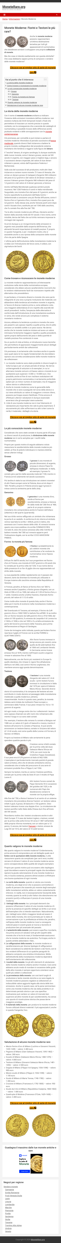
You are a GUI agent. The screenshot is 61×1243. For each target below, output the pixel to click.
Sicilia (7, 1219)
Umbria (8, 1228)
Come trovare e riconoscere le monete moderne (26, 86)
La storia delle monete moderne (20, 83)
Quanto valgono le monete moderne (22, 102)
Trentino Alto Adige (13, 1225)
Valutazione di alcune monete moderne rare (25, 105)
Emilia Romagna (12, 1193)
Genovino (15, 94)
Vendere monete (11, 1187)
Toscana (8, 1222)
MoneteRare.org (13, 7)
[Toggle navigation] (4, 15)
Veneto (8, 1231)
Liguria (8, 1201)
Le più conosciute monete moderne (22, 88)
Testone (15, 100)
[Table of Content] (45, 79)
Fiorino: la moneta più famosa (23, 97)
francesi (32, 826)
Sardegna (9, 1216)
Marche (8, 1207)
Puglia (8, 1213)
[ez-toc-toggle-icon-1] (44, 79)
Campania (9, 1190)
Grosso (14, 91)
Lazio (7, 1198)
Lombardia (9, 1204)
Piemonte (9, 1210)
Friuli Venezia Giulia (13, 1196)
